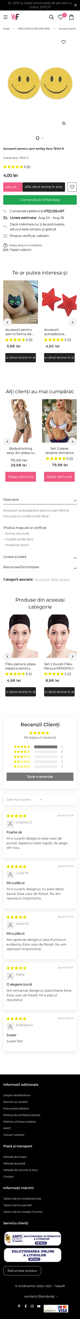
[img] (16, 816)
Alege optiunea (20, 477)
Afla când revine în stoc (14, 187)
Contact (8, 1176)
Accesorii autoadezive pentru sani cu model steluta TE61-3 (56, 332)
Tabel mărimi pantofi (17, 1205)
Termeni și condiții (15, 1101)
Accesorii (42, 579)
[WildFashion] (15, 17)
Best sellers (60, 579)
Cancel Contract (13, 1134)
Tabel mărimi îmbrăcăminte (22, 1198)
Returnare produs (22, 1271)
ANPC (7, 1128)
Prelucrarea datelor (16, 1108)
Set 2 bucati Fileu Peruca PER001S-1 (59, 666)
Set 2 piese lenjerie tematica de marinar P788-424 (59, 451)
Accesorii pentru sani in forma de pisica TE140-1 (18, 332)
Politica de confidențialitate (21, 1115)
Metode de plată (14, 1163)
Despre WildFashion (17, 1095)
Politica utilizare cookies (19, 1121)
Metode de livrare (14, 1156)
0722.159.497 (54, 211)
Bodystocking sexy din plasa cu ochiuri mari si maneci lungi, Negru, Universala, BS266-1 (20, 451)
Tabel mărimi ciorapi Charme (22, 1211)
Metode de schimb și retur (20, 1170)
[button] (13, 167)
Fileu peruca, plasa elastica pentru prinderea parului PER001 (20, 666)
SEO (49, 1286)
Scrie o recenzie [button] (40, 777)
